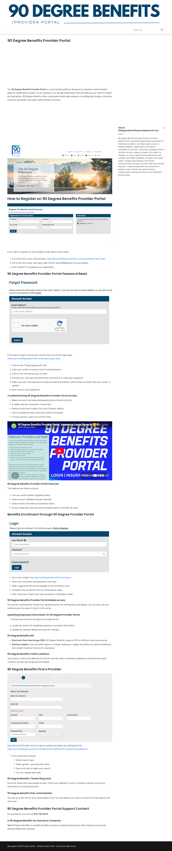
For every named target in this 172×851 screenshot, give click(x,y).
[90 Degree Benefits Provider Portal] (86, 13)
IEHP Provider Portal (26, 846)
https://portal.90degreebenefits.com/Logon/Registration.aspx (76, 258)
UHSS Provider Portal (46, 846)
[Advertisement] (59, 68)
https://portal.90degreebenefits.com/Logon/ (50, 577)
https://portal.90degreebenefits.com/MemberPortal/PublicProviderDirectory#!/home (47, 749)
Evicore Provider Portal (66, 846)
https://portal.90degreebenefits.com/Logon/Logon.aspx (33, 358)
